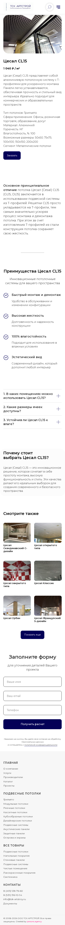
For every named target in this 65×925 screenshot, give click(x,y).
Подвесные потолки (22, 793)
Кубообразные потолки (18, 816)
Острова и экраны (14, 837)
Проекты (8, 785)
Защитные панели (14, 833)
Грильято (8, 799)
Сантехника (10, 876)
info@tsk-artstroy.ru (14, 899)
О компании (10, 768)
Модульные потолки (15, 803)
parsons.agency (34, 921)
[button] (12, 155)
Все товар (12, 845)
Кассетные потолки (15, 812)
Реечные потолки (14, 807)
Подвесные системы (15, 824)
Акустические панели (16, 829)
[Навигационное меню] (58, 7)
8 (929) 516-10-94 (12, 895)
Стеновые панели (14, 859)
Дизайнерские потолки (17, 820)
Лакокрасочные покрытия (19, 872)
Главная (10, 762)
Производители (13, 777)
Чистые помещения (15, 868)
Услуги (7, 772)
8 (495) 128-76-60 (13, 890)
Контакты (12, 884)
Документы (10, 903)
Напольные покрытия (16, 855)
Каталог (8, 781)
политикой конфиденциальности (40, 745)
